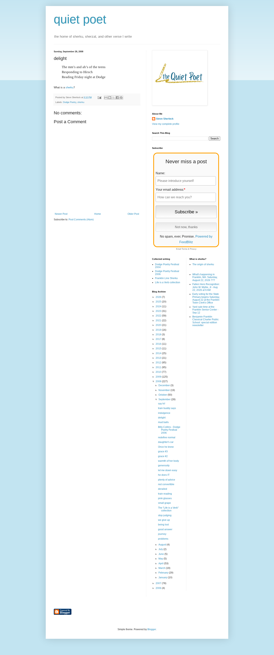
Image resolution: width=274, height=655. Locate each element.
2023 (159, 311)
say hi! (161, 403)
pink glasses (165, 498)
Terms (184, 249)
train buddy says (167, 408)
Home (97, 214)
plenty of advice (166, 479)
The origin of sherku (203, 264)
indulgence (164, 413)
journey (162, 534)
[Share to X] (114, 98)
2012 (159, 362)
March (162, 568)
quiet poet (80, 19)
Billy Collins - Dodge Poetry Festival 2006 (169, 430)
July (160, 549)
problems (163, 538)
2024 (159, 306)
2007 (159, 583)
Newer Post (61, 214)
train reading (165, 493)
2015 (159, 348)
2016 (159, 344)
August (162, 544)
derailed (162, 489)
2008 (159, 381)
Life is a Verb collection (167, 282)
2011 (159, 367)
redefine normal (166, 437)
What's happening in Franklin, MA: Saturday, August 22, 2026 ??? (204, 277)
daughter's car (166, 442)
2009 (159, 376)
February (163, 572)
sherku (69, 87)
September (164, 399)
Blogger (151, 629)
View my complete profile (165, 124)
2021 (159, 320)
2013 (159, 358)
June (161, 554)
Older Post (133, 214)
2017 (159, 339)
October (163, 394)
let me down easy (167, 470)
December (164, 385)
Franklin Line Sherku (166, 278)
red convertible (166, 484)
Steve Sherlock (165, 118)
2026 (159, 297)
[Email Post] (99, 97)
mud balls (163, 422)
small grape (164, 503)
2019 (159, 330)
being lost (163, 524)
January (163, 577)
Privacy (193, 249)
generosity (163, 465)
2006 (159, 588)
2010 (159, 372)
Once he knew (166, 446)
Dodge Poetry (69, 102)
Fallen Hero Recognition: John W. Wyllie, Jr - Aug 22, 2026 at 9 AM (206, 287)
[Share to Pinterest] (121, 98)
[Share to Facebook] (117, 98)
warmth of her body (168, 461)
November (164, 390)
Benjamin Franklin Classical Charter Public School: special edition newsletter (205, 321)
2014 (159, 353)
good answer (165, 529)
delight (161, 417)
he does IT (163, 475)
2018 (159, 334)
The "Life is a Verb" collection (168, 509)
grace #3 (163, 451)
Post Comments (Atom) (81, 219)
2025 (159, 301)
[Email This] (106, 98)
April (161, 563)
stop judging (165, 515)
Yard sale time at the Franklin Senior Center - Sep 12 (205, 309)
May (161, 558)
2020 (159, 325)
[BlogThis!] (110, 98)
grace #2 (163, 456)
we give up (164, 520)
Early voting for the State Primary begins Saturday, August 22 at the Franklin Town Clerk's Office (206, 298)
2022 (159, 315)
